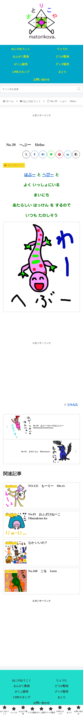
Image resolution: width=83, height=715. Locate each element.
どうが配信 (61, 685)
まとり (62, 697)
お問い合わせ (41, 702)
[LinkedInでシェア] (68, 154)
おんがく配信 (22, 685)
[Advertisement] (41, 127)
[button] (78, 89)
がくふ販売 (21, 691)
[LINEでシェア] (51, 154)
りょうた (61, 680)
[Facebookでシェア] (34, 154)
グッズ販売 (61, 691)
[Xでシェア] (26, 154)
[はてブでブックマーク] (43, 154)
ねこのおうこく (16, 165)
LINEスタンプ (21, 697)
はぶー (30, 174)
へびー (48, 174)
